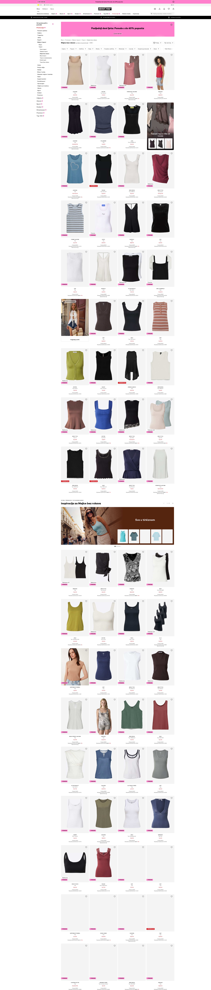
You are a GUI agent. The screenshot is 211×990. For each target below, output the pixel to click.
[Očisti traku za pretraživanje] (173, 13)
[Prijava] (160, 9)
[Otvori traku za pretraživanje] (151, 13)
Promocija (68, 40)
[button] (157, 43)
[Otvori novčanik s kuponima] (155, 9)
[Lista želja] (169, 9)
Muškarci (45, 9)
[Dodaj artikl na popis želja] (86, 55)
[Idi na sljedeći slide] (172, 503)
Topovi (83, 40)
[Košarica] (173, 9)
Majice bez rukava (92, 40)
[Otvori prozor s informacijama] (173, 2)
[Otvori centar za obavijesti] (164, 9)
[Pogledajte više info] (75, 99)
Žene (38, 9)
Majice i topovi (76, 40)
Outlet (40, 4)
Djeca (52, 9)
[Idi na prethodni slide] (163, 503)
